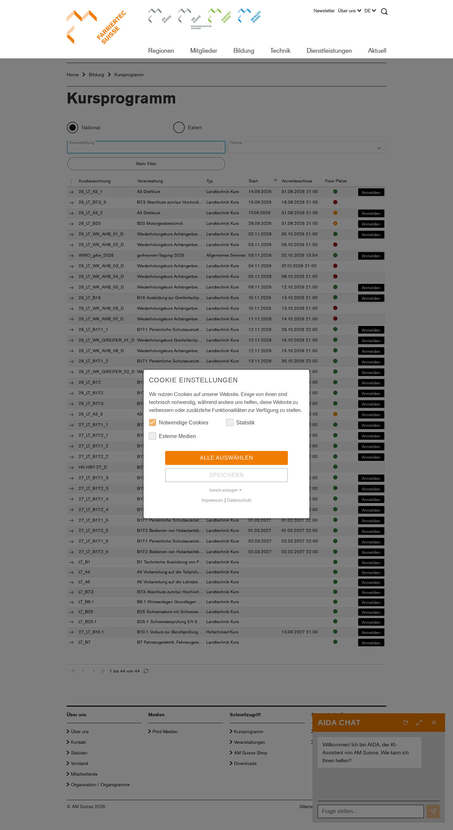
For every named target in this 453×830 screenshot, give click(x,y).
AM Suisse (157, 11)
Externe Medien (177, 436)
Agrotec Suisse (215, 15)
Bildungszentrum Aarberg (189, 15)
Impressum (212, 500)
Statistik (245, 422)
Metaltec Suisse (245, 15)
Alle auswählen (226, 458)
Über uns (347, 10)
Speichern (226, 475)
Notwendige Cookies (183, 422)
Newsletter (324, 10)
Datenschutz (239, 500)
